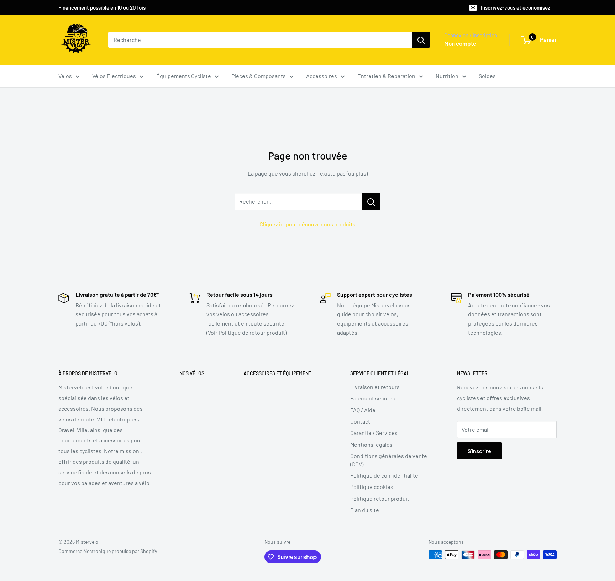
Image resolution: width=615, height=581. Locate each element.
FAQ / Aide (362, 410)
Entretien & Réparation (386, 75)
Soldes (487, 75)
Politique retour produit (379, 498)
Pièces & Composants (258, 75)
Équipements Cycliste (183, 75)
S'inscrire (479, 450)
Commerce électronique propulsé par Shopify (107, 551)
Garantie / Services (374, 432)
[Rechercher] (421, 40)
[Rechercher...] (371, 201)
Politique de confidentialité (384, 475)
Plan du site (364, 509)
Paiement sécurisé (373, 398)
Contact (360, 421)
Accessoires (321, 75)
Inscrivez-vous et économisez (515, 7)
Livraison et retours (375, 386)
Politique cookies (371, 486)
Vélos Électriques (114, 75)
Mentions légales (371, 444)
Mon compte (460, 43)
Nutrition (447, 75)
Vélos (65, 75)
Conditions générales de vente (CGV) (388, 459)
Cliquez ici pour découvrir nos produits (307, 224)
